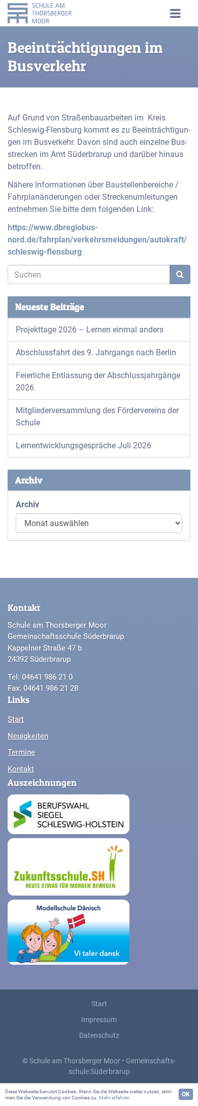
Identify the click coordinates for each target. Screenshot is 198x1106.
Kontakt (21, 769)
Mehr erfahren (114, 1097)
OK (186, 1094)
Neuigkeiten (28, 736)
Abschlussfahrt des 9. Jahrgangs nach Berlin (96, 352)
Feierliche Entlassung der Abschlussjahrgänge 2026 (98, 381)
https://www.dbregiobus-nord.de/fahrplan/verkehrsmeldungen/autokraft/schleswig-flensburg (97, 240)
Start (16, 719)
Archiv (27, 504)
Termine (21, 752)
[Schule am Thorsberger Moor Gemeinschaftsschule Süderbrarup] (50, 13)
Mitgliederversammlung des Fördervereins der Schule (97, 416)
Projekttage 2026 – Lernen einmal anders (89, 329)
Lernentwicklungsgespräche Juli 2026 (83, 445)
